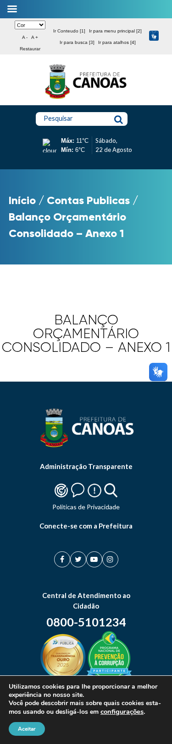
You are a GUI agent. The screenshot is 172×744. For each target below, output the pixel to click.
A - (25, 37)
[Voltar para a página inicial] (86, 99)
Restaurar (30, 48)
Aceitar (27, 729)
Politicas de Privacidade (86, 507)
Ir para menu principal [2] (115, 30)
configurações (122, 711)
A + (34, 37)
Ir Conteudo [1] (69, 30)
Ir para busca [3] (77, 42)
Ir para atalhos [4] (117, 42)
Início (22, 200)
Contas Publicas (88, 200)
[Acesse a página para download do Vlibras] (154, 36)
